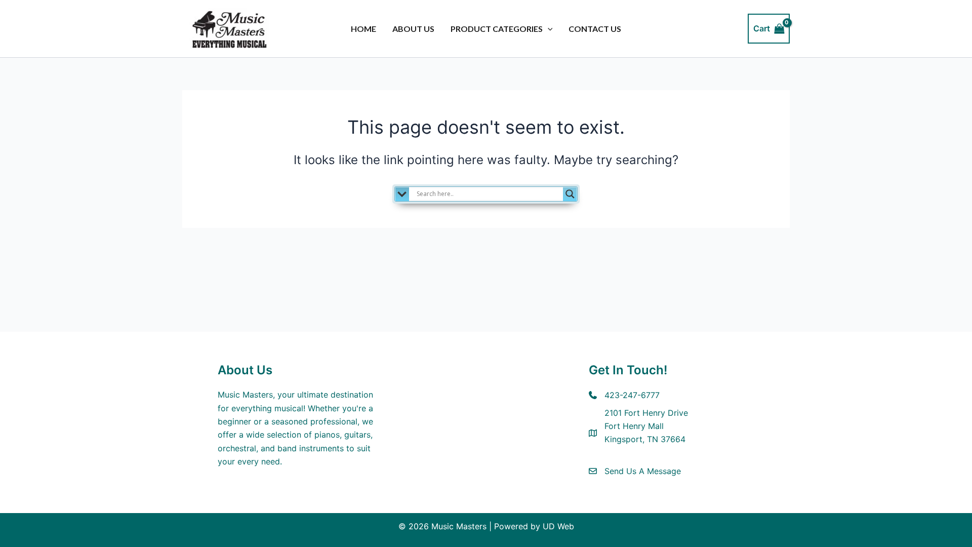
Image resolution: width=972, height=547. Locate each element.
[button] (548, 29)
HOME (363, 28)
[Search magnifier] (570, 194)
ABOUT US (413, 28)
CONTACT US (595, 28)
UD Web (558, 526)
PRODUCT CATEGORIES (497, 28)
